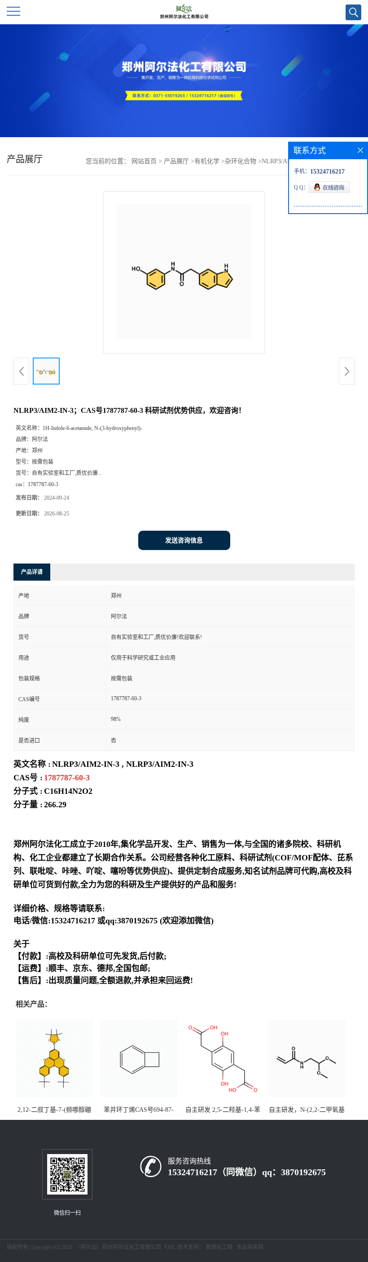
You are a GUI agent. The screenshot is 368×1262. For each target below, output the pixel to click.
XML (170, 1247)
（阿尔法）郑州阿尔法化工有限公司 (118, 1247)
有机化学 (206, 161)
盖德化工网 (219, 1247)
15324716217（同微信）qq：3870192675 (247, 1172)
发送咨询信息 (184, 540)
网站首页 (144, 161)
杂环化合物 (240, 161)
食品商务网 (250, 1247)
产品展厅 (176, 161)
